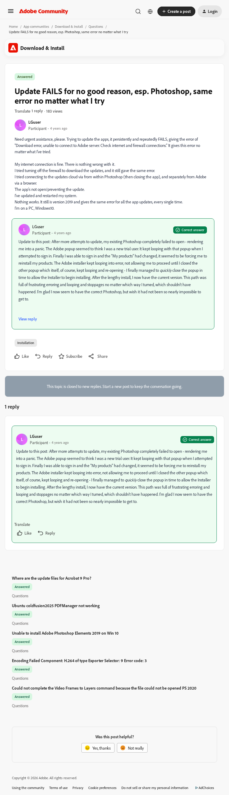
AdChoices (206, 787)
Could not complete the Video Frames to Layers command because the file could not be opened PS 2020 (104, 687)
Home (13, 26)
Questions (96, 26)
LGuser (34, 122)
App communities (36, 26)
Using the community (28, 787)
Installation (25, 342)
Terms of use (58, 787)
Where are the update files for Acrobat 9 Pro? (51, 578)
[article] (114, 484)
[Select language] (150, 11)
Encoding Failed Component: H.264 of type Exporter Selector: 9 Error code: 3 (79, 660)
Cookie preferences (102, 787)
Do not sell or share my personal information (154, 787)
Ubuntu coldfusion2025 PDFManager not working (56, 605)
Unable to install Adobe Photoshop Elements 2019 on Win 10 (65, 633)
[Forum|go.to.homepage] (43, 11)
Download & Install (69, 26)
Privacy (77, 787)
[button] (10, 13)
